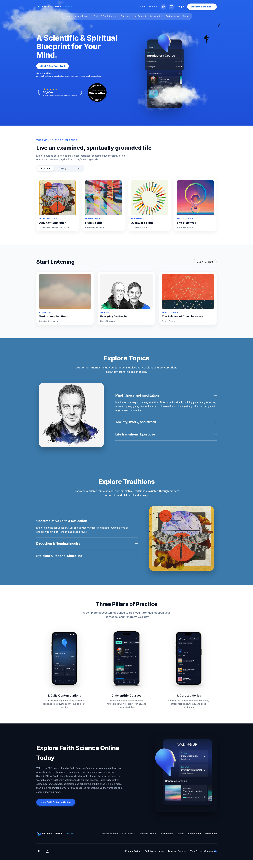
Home (67, 16)
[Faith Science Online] (55, 6)
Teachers (125, 16)
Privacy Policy (132, 851)
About (143, 6)
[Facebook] (163, 7)
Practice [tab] (45, 168)
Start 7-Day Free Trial (52, 66)
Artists (180, 833)
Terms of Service (177, 851)
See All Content (205, 262)
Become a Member (202, 6)
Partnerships (172, 16)
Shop (186, 16)
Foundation (211, 833)
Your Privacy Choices (201, 851)
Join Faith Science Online (56, 802)
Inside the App (82, 16)
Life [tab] (78, 168)
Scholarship (194, 833)
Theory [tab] (62, 168)
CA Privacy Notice (154, 851)
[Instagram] (172, 7)
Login (181, 6)
